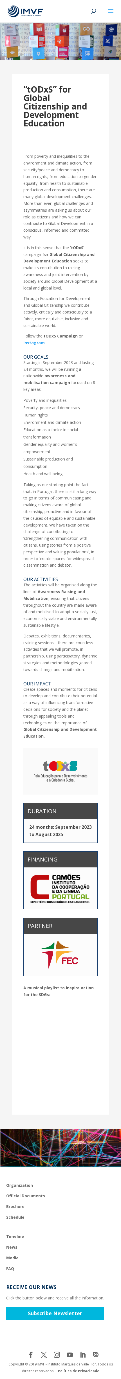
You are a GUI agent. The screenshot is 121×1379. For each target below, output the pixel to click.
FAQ (10, 1268)
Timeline (15, 1236)
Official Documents (25, 1195)
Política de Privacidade (78, 1371)
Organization (19, 1185)
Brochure (15, 1206)
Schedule (15, 1217)
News (11, 1247)
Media (12, 1257)
